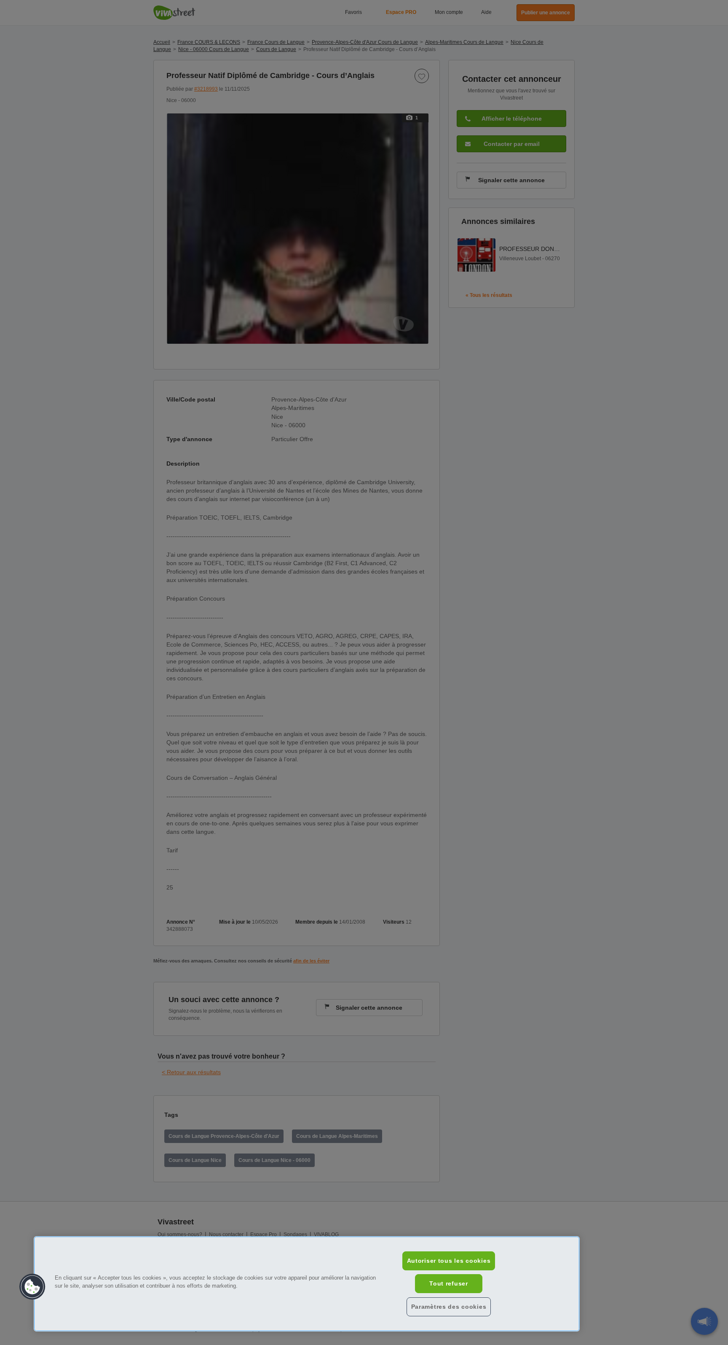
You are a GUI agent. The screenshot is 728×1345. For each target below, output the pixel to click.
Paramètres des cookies (449, 1306)
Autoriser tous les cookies (449, 1260)
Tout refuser (448, 1283)
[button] (32, 1286)
